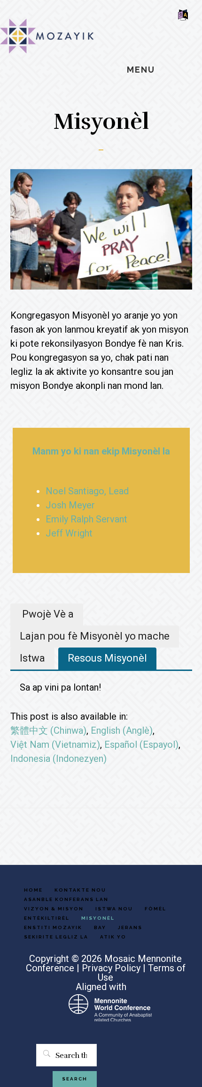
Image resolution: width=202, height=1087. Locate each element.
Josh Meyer (70, 505)
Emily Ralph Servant (86, 519)
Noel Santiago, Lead (87, 491)
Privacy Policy (111, 968)
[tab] (46, 614)
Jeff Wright (69, 533)
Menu (141, 69)
